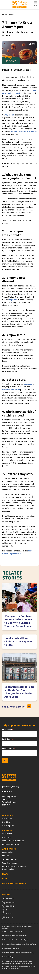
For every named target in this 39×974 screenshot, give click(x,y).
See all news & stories (14, 707)
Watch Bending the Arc (14, 883)
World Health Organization (17, 552)
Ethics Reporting (7, 957)
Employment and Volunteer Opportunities (14, 867)
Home (6, 15)
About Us (7, 830)
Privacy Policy (6, 948)
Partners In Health (8, 940)
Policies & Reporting (10, 844)
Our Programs (8, 825)
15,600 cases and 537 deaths (19, 92)
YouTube (10, 918)
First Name (7, 729)
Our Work (7, 815)
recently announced (11, 389)
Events (6, 878)
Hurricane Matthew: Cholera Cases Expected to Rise (18, 641)
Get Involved (9, 849)
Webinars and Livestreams (13, 841)
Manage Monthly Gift (16, 931)
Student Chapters (9, 859)
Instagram (10, 902)
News (12, 15)
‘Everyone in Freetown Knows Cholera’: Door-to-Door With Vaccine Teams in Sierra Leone (18, 621)
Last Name (7, 739)
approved (28, 384)
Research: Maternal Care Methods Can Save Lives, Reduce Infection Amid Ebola (19, 692)
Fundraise (6, 856)
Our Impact (7, 818)
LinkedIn (10, 906)
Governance (7, 833)
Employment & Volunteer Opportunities (14, 936)
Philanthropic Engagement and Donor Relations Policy (19, 944)
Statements (16, 948)
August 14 (9, 114)
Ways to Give (7, 852)
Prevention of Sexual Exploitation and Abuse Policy (18, 953)
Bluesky (9, 914)
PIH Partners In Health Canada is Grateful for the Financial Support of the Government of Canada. (17, 962)
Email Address (9, 748)
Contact (4, 931)
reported (13, 299)
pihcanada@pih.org (10, 786)
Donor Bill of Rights (22, 940)
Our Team (6, 837)
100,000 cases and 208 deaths (23, 131)
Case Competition (9, 863)
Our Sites (6, 822)
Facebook (10, 898)
